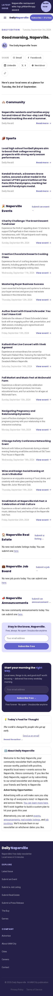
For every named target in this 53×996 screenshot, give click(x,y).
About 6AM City (9, 943)
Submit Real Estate (11, 895)
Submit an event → (40, 208)
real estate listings (30, 819)
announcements (12, 819)
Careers (5, 959)
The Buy (5, 911)
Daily (19, 17)
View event (42, 242)
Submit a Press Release (13, 903)
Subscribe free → (26, 698)
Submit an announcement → (41, 600)
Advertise (6, 936)
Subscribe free (26, 646)
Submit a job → (43, 569)
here (16, 551)
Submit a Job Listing (11, 887)
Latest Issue (7, 871)
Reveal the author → (13, 739)
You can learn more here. (36, 802)
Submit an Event (9, 879)
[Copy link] (5, 73)
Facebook (35, 57)
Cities (4, 951)
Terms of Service (34, 989)
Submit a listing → (39, 537)
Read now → (45, 6)
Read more (42, 123)
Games (5, 918)
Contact (5, 967)
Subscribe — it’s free (41, 18)
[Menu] (5, 17)
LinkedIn (11, 65)
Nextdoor (40, 65)
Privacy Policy (17, 989)
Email (19, 57)
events (36, 815)
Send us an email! (31, 736)
